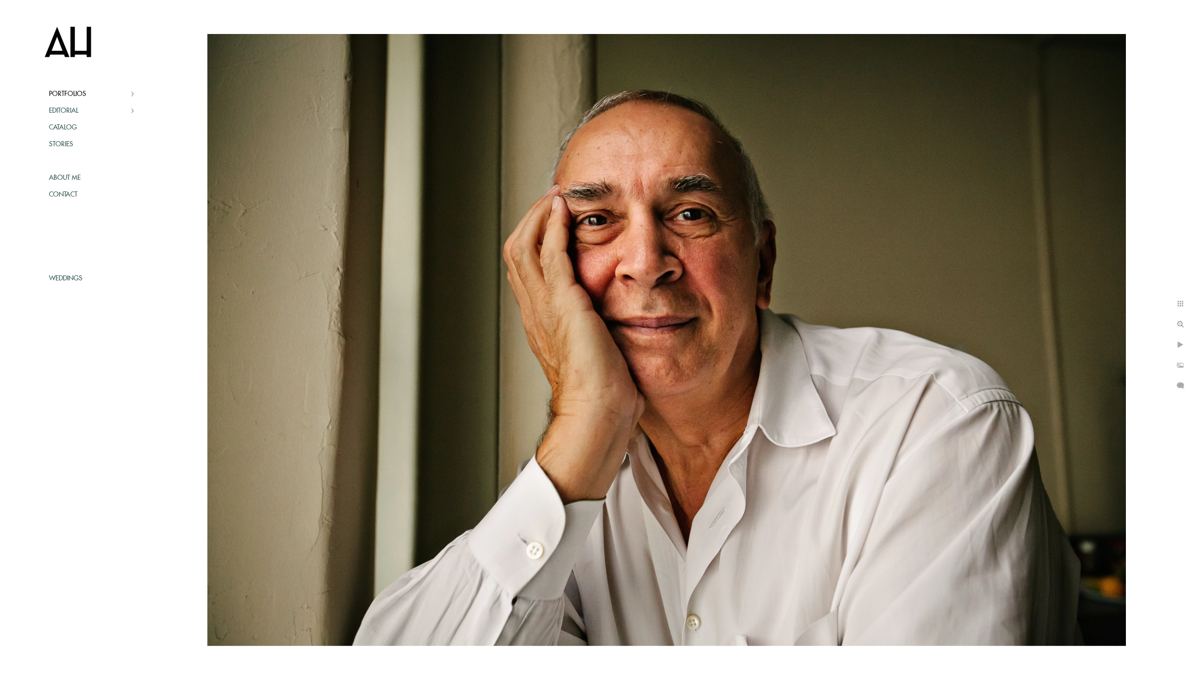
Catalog (63, 127)
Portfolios (67, 94)
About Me (65, 178)
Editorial (63, 111)
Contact (63, 194)
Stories (61, 144)
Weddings (65, 278)
